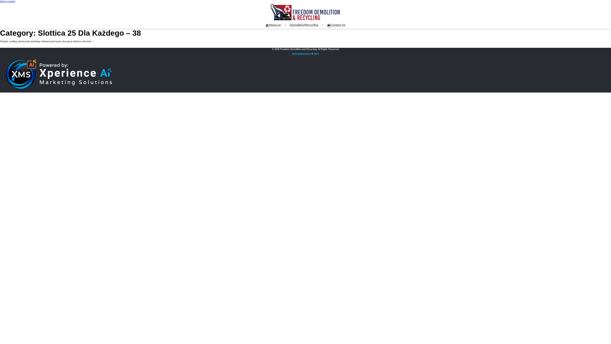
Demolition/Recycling (304, 25)
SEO (316, 53)
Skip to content (7, 1)
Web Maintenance (301, 53)
